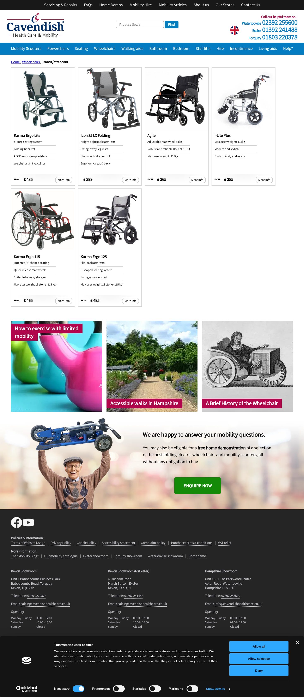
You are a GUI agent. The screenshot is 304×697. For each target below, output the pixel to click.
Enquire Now (198, 485)
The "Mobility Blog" (25, 556)
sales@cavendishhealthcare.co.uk (45, 603)
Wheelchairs (104, 49)
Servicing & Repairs (60, 5)
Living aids (268, 49)
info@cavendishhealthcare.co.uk (238, 603)
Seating (81, 49)
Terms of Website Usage (28, 542)
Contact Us (250, 5)
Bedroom (181, 49)
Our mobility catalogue (61, 556)
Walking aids (132, 49)
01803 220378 (273, 36)
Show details (215, 689)
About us (201, 5)
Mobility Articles (173, 5)
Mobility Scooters (26, 49)
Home (15, 62)
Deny (259, 670)
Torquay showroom (128, 556)
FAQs (88, 5)
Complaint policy (153, 542)
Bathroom (158, 49)
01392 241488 (274, 28)
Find (171, 24)
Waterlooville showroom (165, 556)
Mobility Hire (141, 5)
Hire (220, 49)
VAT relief (224, 542)
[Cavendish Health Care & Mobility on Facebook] (17, 526)
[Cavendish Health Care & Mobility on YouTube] (28, 526)
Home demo (197, 556)
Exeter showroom (95, 556)
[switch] (119, 688)
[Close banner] (297, 642)
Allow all (259, 646)
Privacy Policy (61, 542)
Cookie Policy (86, 542)
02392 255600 (269, 21)
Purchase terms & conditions (191, 542)
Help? (288, 49)
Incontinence (241, 49)
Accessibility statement (118, 542)
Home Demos (111, 5)
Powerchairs (58, 49)
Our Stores (225, 5)
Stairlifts (203, 49)
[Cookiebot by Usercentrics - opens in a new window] (27, 689)
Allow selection (259, 658)
